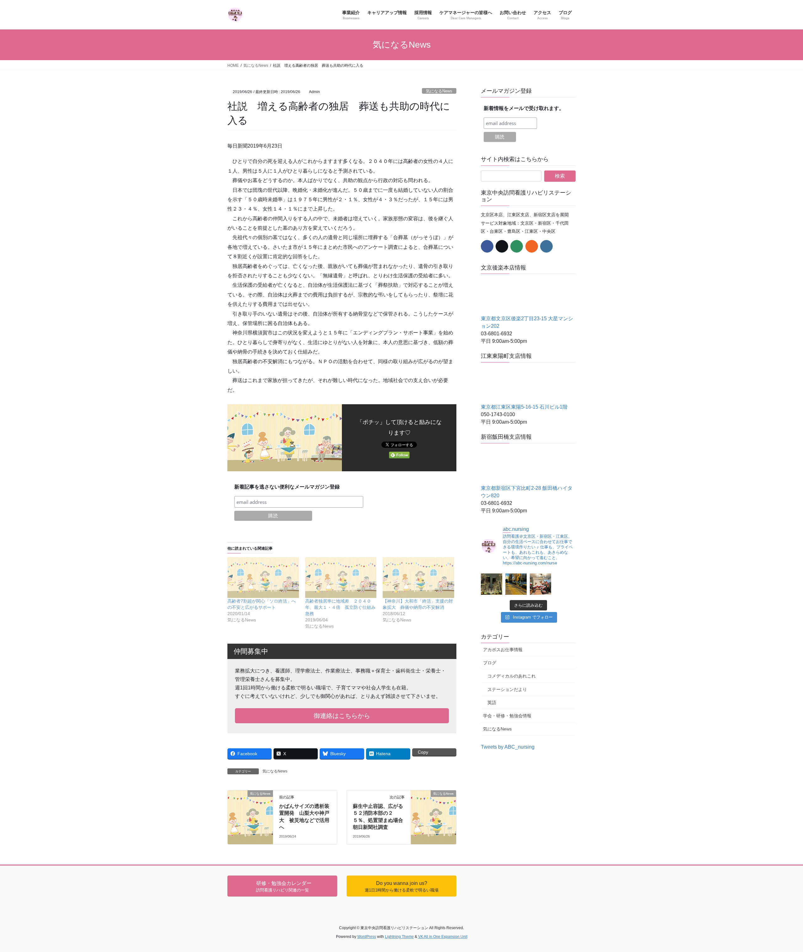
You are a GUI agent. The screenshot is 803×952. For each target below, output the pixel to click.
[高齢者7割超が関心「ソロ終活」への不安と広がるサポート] (263, 577)
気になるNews (439, 91)
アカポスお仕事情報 (503, 649)
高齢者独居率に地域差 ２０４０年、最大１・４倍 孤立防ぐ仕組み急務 (340, 607)
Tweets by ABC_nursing (507, 747)
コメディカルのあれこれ (511, 675)
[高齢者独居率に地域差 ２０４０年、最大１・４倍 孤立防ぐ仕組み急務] (341, 577)
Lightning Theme (399, 936)
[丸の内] (491, 584)
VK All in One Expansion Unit (442, 936)
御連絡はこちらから (342, 715)
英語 (491, 702)
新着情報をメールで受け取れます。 (524, 108)
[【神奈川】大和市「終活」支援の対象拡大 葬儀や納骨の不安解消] (418, 577)
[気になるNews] (250, 800)
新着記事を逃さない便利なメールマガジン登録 (287, 486)
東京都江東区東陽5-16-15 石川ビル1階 (524, 407)
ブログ (489, 662)
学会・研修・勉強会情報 (507, 715)
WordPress (366, 936)
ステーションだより (507, 689)
